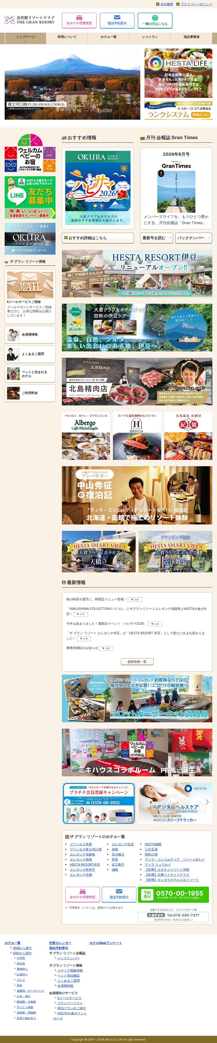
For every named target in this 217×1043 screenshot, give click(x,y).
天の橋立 (118, 854)
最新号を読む (154, 238)
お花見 (21, 958)
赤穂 (115, 849)
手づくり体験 (25, 1007)
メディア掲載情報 (70, 970)
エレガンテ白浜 (123, 844)
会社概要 (166, 4)
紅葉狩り (22, 974)
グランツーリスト (70, 1003)
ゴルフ (21, 980)
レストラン (150, 37)
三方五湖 (151, 849)
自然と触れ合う (26, 1018)
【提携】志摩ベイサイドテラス (167, 875)
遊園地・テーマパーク (30, 990)
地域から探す (22, 948)
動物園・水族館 (26, 1001)
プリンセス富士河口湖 (86, 849)
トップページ (25, 37)
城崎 (115, 870)
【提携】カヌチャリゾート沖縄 (167, 870)
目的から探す (22, 953)
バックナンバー (191, 238)
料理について (67, 37)
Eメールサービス (69, 998)
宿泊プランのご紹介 (71, 1008)
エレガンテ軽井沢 (82, 870)
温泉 (19, 985)
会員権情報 (65, 986)
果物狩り (22, 969)
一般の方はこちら (155, 24)
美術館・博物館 (26, 1012)
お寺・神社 (24, 996)
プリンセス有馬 (81, 844)
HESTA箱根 (153, 844)
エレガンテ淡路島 (82, 854)
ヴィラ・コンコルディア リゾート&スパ (174, 859)
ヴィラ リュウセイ (158, 865)
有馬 (115, 859)
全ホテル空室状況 (79, 23)
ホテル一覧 (109, 37)
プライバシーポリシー (196, 4)
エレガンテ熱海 (81, 859)
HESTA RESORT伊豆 (85, 865)
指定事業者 (192, 37)
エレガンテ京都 (81, 875)
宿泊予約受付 (117, 23)
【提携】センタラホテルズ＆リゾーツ (172, 880)
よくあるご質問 (68, 981)
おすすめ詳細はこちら (87, 238)
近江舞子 (118, 865)
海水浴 (21, 963)
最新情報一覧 (137, 662)
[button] (67, 802)
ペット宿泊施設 (68, 976)
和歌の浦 (151, 854)
